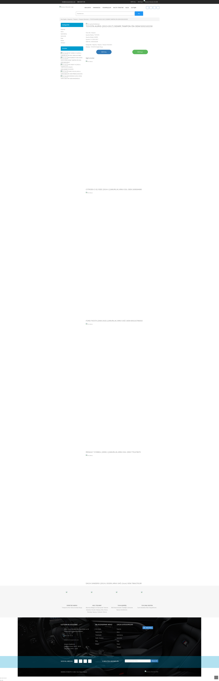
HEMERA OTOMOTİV (66, 672)
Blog (127, 7)
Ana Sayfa (88, 7)
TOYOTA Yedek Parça (97, 47)
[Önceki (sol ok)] (0, 680)
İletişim (133, 7)
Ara (139, 13)
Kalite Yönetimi (118, 7)
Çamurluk (63, 36)
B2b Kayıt (140, 1)
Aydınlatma (64, 34)
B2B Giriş (133, 1)
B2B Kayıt (140, 52)
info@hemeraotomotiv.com (68, 2)
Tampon (75, 19)
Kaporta (70, 19)
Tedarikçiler (106, 7)
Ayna (62, 31)
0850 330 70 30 (81, 2)
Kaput (62, 40)
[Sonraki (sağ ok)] (2, 680)
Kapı (62, 38)
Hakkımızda (96, 7)
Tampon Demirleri (84, 19)
